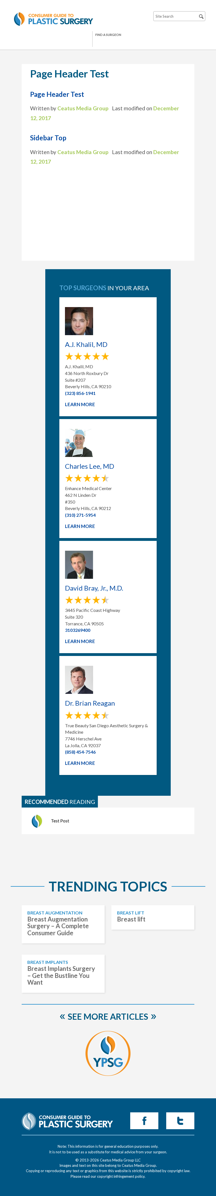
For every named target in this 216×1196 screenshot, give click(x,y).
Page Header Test (57, 94)
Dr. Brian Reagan (90, 703)
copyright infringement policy (121, 1176)
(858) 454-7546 (80, 751)
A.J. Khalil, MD (86, 344)
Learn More (80, 404)
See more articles (108, 1016)
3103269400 (77, 630)
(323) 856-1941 (80, 393)
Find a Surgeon (108, 34)
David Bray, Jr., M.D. (94, 588)
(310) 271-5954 (80, 515)
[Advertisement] (108, 211)
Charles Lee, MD (89, 466)
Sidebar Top (48, 138)
